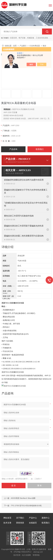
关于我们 (20, 518)
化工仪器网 (26, 555)
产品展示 (23, 46)
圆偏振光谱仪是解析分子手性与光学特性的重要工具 (25, 191)
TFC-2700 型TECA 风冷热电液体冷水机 (26, 506)
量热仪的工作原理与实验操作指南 (19, 216)
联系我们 (40, 149)
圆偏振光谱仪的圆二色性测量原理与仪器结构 (24, 236)
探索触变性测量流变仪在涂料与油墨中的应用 (24, 180)
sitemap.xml (38, 552)
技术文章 (7, 523)
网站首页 (7, 518)
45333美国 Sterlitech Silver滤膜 (23, 498)
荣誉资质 (20, 523)
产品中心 (33, 518)
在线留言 (33, 523)
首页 (15, 46)
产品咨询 (13, 149)
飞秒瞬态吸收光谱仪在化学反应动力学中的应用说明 (25, 204)
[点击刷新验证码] (26, 473)
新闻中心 (46, 518)
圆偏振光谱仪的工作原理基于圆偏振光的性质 (24, 226)
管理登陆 (36, 555)
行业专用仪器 (34, 46)
